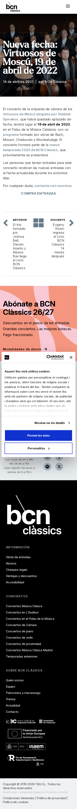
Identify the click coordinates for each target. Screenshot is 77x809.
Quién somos (15, 680)
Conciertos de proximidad (23, 644)
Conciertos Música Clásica (24, 606)
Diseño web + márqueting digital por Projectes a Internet (35, 792)
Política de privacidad (51, 798)
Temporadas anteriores (22, 656)
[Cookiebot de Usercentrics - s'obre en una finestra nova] (48, 357)
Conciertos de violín (19, 637)
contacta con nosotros (53, 186)
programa (11, 135)
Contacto (12, 712)
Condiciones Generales (19, 798)
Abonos (11, 563)
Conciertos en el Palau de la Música (30, 619)
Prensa (10, 699)
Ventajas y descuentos (21, 576)
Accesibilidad (15, 582)
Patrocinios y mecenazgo (23, 693)
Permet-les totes (38, 435)
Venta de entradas (18, 557)
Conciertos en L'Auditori (22, 612)
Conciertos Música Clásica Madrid (29, 650)
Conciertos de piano (19, 631)
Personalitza (36, 448)
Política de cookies (15, 802)
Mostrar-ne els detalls (50, 423)
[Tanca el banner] (71, 357)
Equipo (10, 686)
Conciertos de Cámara (21, 625)
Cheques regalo (16, 570)
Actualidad (13, 705)
